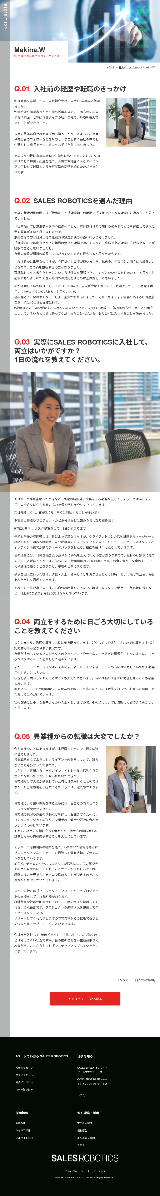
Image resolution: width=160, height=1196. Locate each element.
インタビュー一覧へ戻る (85, 999)
